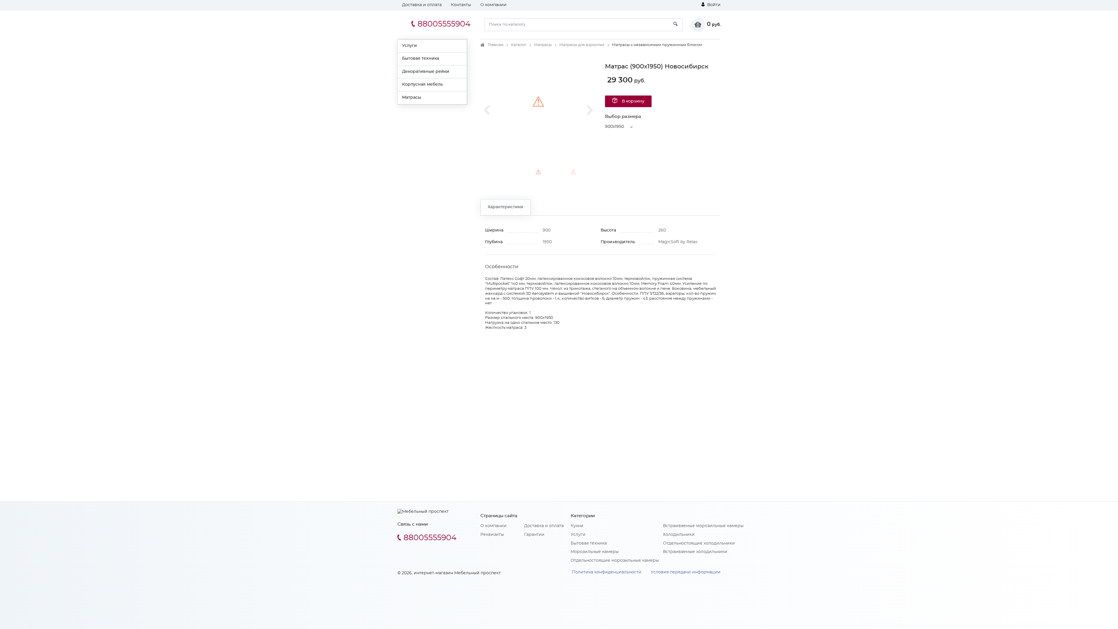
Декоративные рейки (425, 72)
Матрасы (411, 98)
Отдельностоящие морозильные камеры (615, 561)
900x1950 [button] (614, 127)
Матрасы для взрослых (581, 45)
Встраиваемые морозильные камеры (703, 526)
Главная (495, 45)
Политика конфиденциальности (606, 572)
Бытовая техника (420, 58)
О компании (493, 5)
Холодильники (679, 535)
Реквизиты (492, 535)
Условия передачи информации (686, 572)
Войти (713, 5)
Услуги (409, 46)
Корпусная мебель (422, 84)
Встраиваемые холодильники (695, 552)
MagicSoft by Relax (677, 242)
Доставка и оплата (422, 5)
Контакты (461, 5)
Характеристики (505, 207)
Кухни (577, 526)
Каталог (518, 45)
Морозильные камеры (595, 552)
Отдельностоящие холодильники (699, 543)
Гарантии (534, 535)
